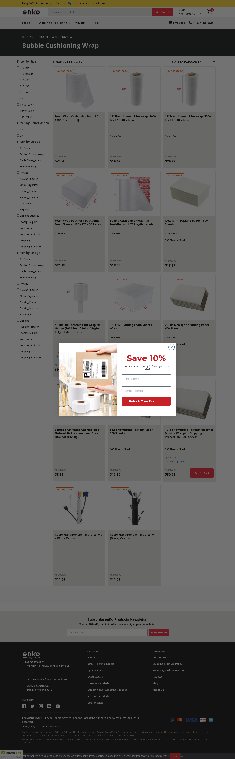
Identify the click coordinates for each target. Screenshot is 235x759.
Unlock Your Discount (146, 401)
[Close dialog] (172, 347)
